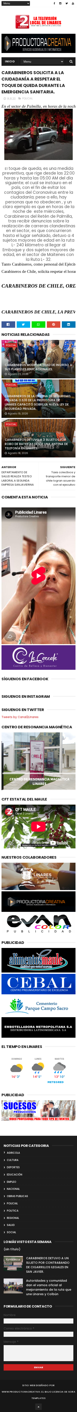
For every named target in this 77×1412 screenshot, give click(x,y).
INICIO (10, 61)
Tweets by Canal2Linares (19, 717)
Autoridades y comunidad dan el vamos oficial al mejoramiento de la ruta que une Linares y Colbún (48, 1287)
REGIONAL (13, 1218)
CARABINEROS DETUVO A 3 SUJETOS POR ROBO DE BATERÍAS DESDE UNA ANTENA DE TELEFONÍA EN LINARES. (36, 444)
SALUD (11, 1225)
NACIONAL (13, 1189)
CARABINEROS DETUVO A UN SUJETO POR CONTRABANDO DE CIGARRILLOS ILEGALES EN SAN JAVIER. (48, 1265)
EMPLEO (11, 1182)
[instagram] (60, 3)
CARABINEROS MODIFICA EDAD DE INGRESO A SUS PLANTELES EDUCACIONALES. (38, 367)
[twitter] (66, 3)
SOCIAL (11, 1232)
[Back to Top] (38, 1406)
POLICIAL (27, 98)
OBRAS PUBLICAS (17, 1196)
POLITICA (12, 1210)
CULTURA (12, 1160)
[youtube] (73, 3)
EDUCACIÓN (14, 1174)
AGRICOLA (13, 1153)
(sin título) (12, 1249)
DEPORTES (13, 1167)
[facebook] (54, 3)
